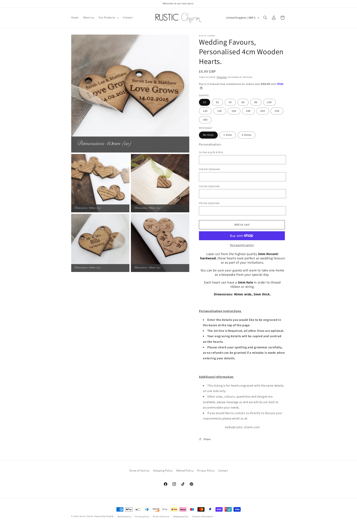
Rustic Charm (86, 516)
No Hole (208, 135)
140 (219, 110)
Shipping (221, 76)
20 (217, 102)
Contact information (202, 516)
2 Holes (246, 135)
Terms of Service (139, 470)
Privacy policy (142, 516)
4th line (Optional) (209, 203)
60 (243, 102)
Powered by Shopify (104, 516)
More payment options (242, 244)
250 (277, 110)
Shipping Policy (163, 470)
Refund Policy (184, 470)
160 (234, 110)
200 (262, 110)
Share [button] (206, 439)
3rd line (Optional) (209, 186)
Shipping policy (180, 516)
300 (205, 119)
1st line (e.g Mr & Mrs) (211, 152)
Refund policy (124, 516)
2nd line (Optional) (209, 169)
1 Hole (227, 135)
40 (230, 102)
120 (205, 110)
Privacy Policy (206, 470)
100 (269, 102)
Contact (223, 470)
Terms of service (161, 516)
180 (248, 110)
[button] (109, 18)
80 (255, 102)
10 (204, 102)
